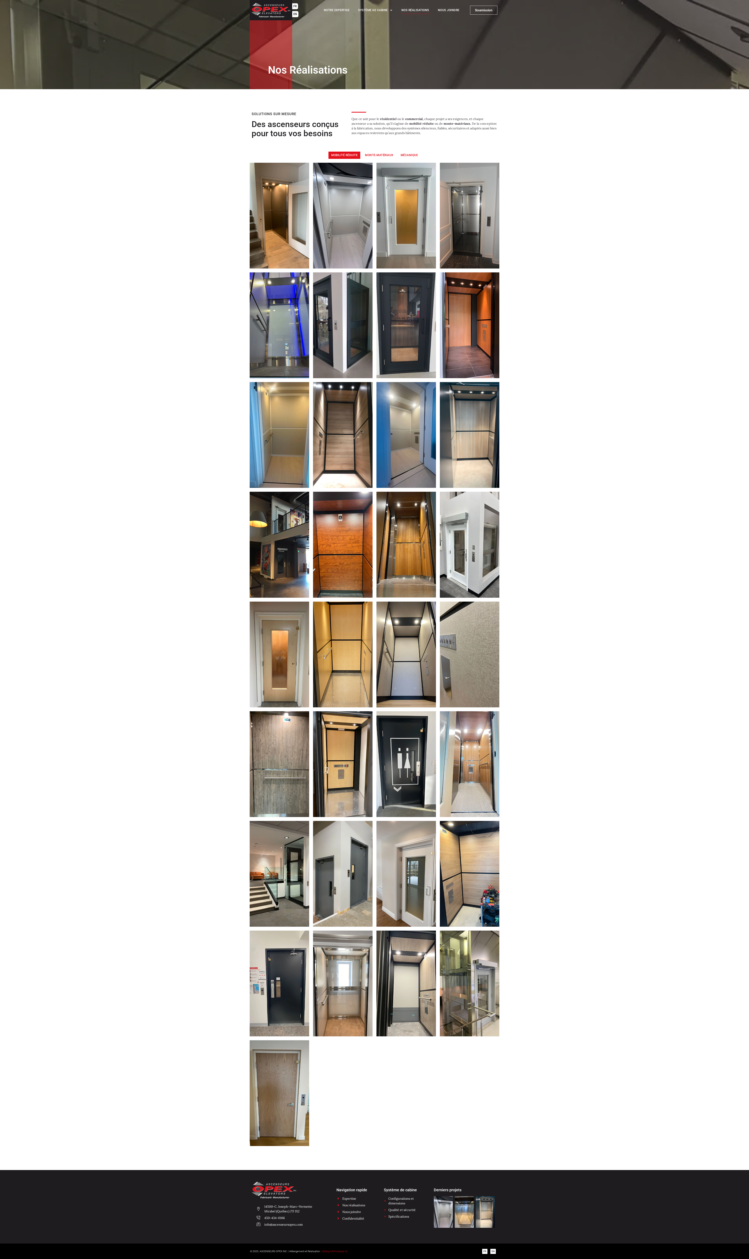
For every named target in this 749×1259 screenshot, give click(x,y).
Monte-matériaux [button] (379, 155)
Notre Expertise (337, 10)
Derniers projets (447, 1190)
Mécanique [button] (409, 155)
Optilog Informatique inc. (335, 1251)
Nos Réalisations (415, 10)
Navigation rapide (351, 1190)
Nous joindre (448, 10)
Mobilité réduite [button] (344, 155)
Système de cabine (373, 10)
